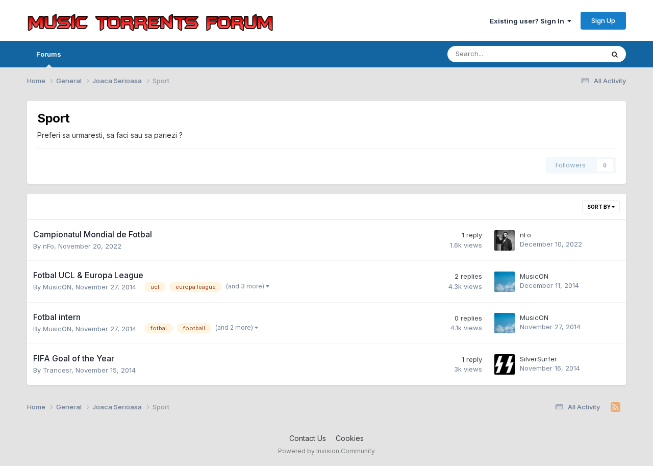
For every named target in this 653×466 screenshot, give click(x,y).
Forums (48, 54)
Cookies (350, 438)
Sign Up (603, 20)
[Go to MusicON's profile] (504, 282)
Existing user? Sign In (528, 21)
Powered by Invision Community (326, 451)
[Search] (615, 54)
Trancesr (57, 370)
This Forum (572, 54)
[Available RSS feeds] (615, 407)
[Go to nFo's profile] (504, 240)
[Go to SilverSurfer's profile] (504, 364)
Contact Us (307, 438)
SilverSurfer (538, 359)
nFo (48, 246)
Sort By (599, 207)
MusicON (57, 287)
